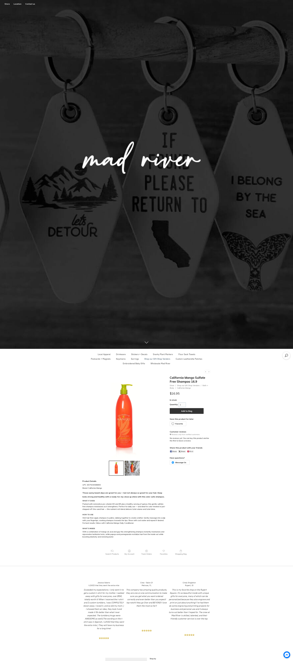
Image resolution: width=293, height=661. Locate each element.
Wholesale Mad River (160, 363)
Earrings (135, 359)
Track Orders (146, 554)
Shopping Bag (181, 554)
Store (7, 4)
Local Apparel (104, 354)
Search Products (112, 554)
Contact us (30, 4)
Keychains (121, 359)
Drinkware (121, 354)
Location (17, 4)
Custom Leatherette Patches (189, 359)
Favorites (164, 554)
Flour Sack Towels (186, 354)
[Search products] (286, 355)
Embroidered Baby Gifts (134, 363)
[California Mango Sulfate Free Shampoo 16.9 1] (132, 468)
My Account (129, 554)
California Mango (184, 388)
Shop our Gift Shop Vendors (157, 359)
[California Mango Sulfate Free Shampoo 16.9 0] (116, 468)
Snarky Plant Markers (163, 354)
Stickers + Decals (139, 354)
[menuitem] (205, 371)
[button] (178, 423)
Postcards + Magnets (101, 359)
